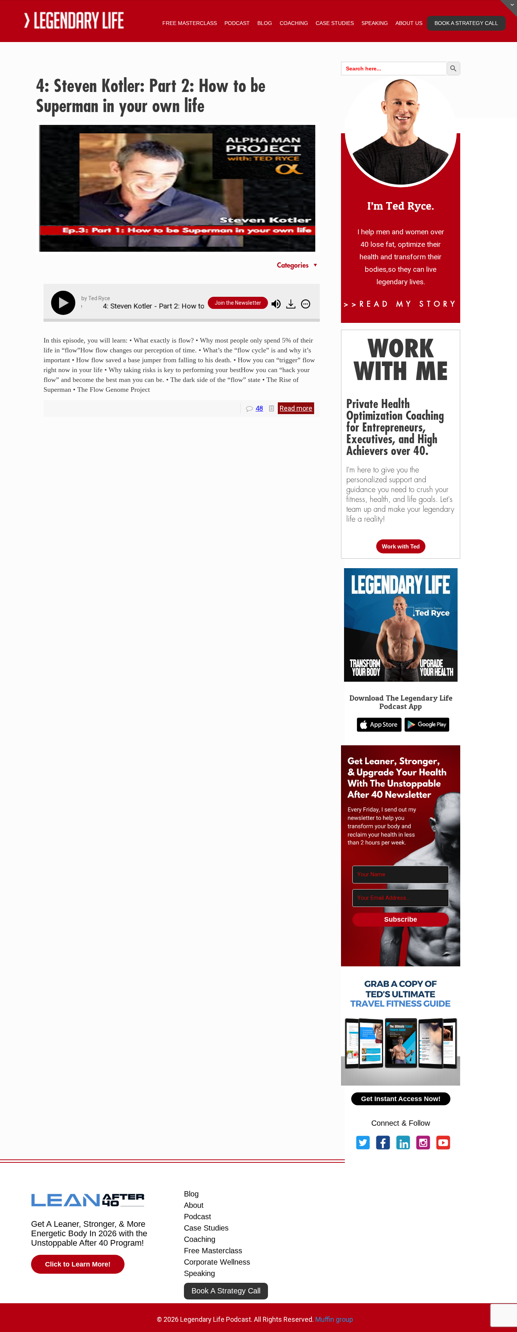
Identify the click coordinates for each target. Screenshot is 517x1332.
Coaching (199, 1239)
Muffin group (334, 1319)
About (194, 1205)
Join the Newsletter (238, 303)
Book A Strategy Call (226, 1291)
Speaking (199, 1273)
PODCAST (237, 23)
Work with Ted (401, 546)
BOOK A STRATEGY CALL (466, 23)
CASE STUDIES (335, 23)
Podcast (197, 1216)
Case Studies (206, 1228)
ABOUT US (409, 23)
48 (259, 408)
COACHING (294, 23)
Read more (296, 408)
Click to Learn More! (78, 1264)
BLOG (264, 23)
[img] (305, 303)
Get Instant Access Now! (401, 1099)
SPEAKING (374, 23)
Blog (191, 1194)
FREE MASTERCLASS (189, 23)
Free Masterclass (213, 1250)
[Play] (64, 302)
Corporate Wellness (217, 1262)
